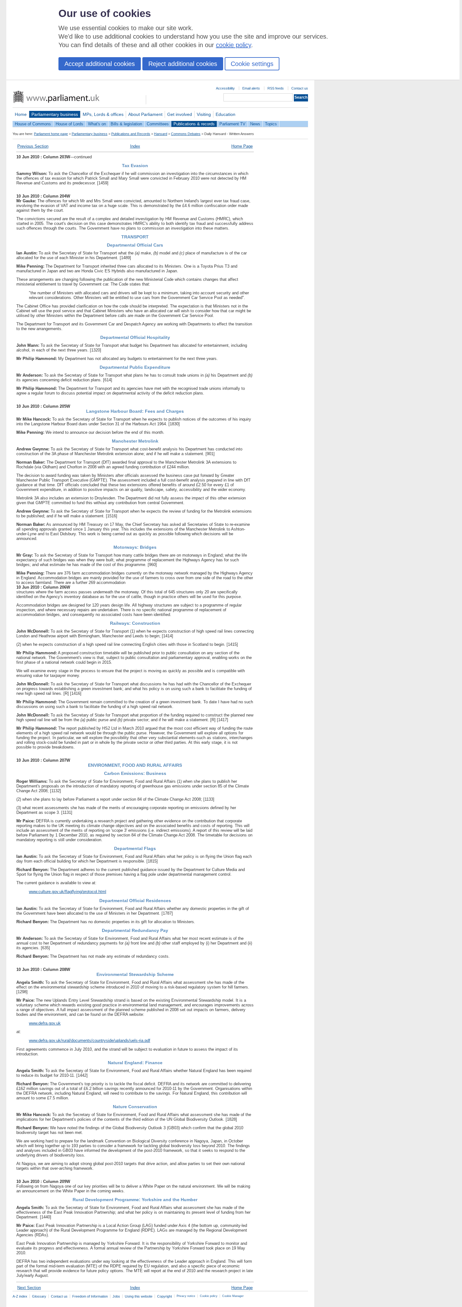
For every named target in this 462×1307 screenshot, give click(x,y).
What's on (97, 124)
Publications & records (194, 124)
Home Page (242, 146)
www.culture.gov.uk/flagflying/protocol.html (67, 891)
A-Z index (20, 1296)
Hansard (160, 134)
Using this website (138, 1296)
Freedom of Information (90, 1296)
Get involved (179, 114)
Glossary (39, 1296)
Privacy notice (186, 1296)
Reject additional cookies (182, 63)
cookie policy (233, 44)
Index (135, 146)
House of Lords (69, 124)
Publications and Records (130, 134)
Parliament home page (51, 134)
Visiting (204, 114)
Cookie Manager (233, 1296)
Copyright (164, 1296)
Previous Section (32, 146)
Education (225, 114)
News (255, 124)
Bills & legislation (126, 124)
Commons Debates (186, 134)
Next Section (29, 1287)
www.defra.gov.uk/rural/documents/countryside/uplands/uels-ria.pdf (89, 1040)
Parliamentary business (54, 114)
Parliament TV (232, 124)
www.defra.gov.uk (45, 1023)
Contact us (299, 88)
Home (21, 114)
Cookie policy (208, 1296)
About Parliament (145, 114)
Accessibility (225, 88)
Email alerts (251, 88)
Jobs (116, 1296)
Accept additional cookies (99, 63)
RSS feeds (275, 88)
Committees (158, 124)
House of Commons (33, 124)
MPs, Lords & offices (103, 114)
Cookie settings (252, 63)
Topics (271, 124)
